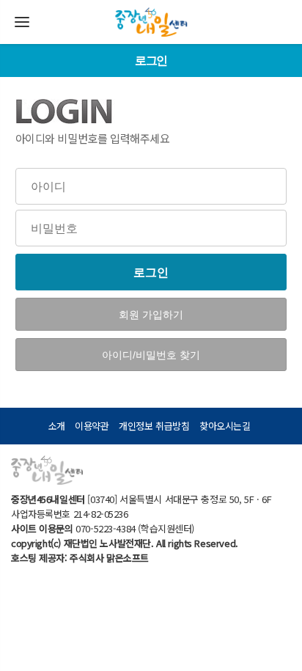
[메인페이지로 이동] (151, 12)
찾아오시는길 (224, 426)
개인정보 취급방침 (154, 426)
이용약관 (91, 426)
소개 (56, 426)
